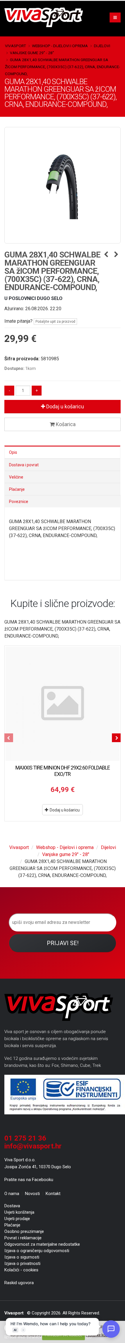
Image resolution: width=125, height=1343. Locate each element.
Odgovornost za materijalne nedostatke (42, 1244)
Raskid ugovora (19, 1282)
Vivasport (15, 45)
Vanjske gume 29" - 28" (32, 52)
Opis (13, 452)
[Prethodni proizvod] (105, 254)
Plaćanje (17, 489)
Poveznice (18, 501)
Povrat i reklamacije (23, 1237)
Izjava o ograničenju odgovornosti (36, 1250)
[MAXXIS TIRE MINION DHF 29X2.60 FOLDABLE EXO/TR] (62, 704)
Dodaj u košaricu (64, 406)
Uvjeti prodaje (17, 1218)
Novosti (32, 1193)
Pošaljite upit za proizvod (55, 322)
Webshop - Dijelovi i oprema (60, 45)
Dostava (12, 1205)
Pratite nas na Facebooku (28, 1179)
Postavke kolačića (100, 1335)
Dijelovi (102, 45)
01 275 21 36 (25, 1138)
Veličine (16, 477)
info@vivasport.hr (33, 1146)
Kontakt (53, 1193)
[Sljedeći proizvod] (116, 254)
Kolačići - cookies (21, 1270)
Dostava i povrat (24, 465)
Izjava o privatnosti (22, 1263)
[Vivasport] (46, 17)
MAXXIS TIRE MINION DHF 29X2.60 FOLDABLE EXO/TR (62, 771)
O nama (11, 1193)
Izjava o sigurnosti (21, 1257)
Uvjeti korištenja (19, 1212)
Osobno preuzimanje (24, 1231)
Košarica (65, 424)
